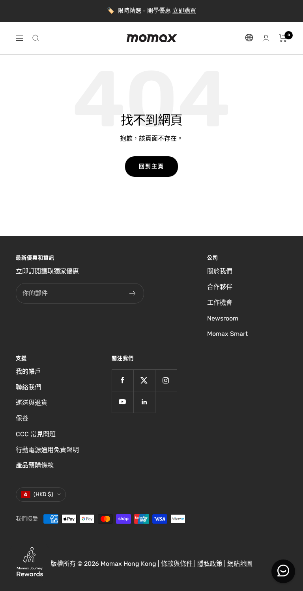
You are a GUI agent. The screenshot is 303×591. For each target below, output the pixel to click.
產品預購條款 (35, 465)
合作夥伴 (219, 287)
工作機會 (219, 302)
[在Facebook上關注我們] (122, 380)
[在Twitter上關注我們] (144, 380)
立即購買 (184, 10)
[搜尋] (35, 38)
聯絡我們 (28, 387)
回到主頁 (151, 166)
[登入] (265, 38)
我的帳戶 (28, 371)
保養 (22, 418)
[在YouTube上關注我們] (122, 402)
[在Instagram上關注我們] (166, 380)
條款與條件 (177, 563)
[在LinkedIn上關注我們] (144, 402)
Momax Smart (227, 333)
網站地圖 (239, 563)
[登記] (132, 293)
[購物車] (283, 38)
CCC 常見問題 (36, 434)
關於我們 (219, 271)
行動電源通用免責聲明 (47, 450)
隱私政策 (210, 563)
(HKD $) (43, 494)
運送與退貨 (31, 402)
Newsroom (222, 318)
